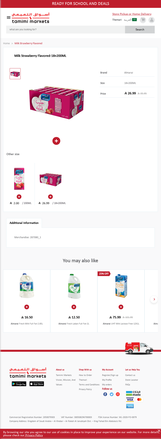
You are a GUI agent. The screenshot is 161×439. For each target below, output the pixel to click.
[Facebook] (105, 394)
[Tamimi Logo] (30, 18)
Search (139, 29)
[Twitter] (111, 394)
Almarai (128, 72)
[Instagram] (118, 394)
